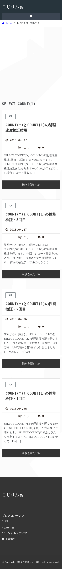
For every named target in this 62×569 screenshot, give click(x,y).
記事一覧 (9, 527)
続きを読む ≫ (31, 184)
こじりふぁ (13, 6)
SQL (6, 521)
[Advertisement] (31, 60)
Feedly (10, 538)
